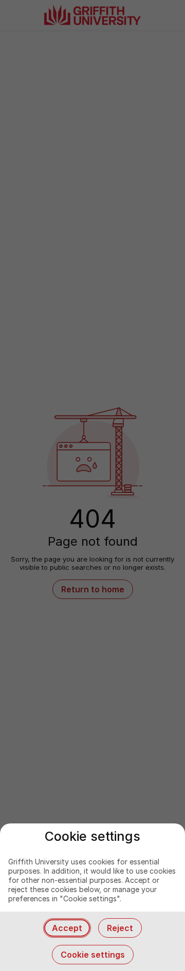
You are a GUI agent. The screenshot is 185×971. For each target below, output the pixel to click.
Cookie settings (93, 954)
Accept (67, 928)
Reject (120, 928)
